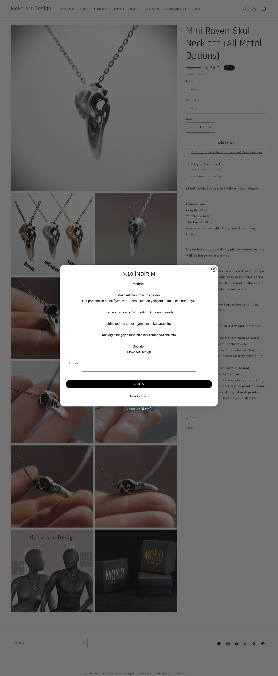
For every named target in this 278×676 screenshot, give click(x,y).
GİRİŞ (139, 384)
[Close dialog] (213, 269)
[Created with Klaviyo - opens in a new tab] (139, 408)
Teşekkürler (139, 396)
